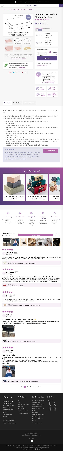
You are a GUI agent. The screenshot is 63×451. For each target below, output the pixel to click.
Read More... (22, 67)
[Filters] (55, 235)
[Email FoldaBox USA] (54, 409)
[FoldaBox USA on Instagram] (49, 409)
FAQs (19, 400)
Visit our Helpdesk (50, 150)
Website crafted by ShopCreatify (31, 435)
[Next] (31, 25)
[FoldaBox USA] (31, 5)
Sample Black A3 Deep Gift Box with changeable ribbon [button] (21, 341)
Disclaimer (35, 412)
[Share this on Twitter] (14, 72)
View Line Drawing (39, 28)
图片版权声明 (23, 58)
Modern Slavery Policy (38, 414)
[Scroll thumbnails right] (59, 242)
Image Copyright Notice (15, 58)
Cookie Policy (36, 402)
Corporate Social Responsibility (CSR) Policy (38, 408)
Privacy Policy (36, 417)
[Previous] (5, 25)
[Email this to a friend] (26, 72)
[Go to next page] (41, 387)
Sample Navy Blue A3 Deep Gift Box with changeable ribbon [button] (23, 381)
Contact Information (23, 413)
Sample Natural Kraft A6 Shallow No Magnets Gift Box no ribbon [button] (24, 305)
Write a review (36, 235)
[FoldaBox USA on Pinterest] (54, 404)
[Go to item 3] (23, 242)
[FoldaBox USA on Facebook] (49, 404)
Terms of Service (37, 423)
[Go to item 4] (32, 242)
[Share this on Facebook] (18, 72)
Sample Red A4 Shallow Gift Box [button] (16, 286)
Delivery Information (29, 103)
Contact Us (50, 400)
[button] (38, 19)
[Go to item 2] (15, 242)
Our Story (20, 406)
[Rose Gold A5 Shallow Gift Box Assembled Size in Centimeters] (18, 25)
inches (39, 30)
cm (36, 30)
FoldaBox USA (33, 433)
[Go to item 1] (7, 242)
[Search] (56, 5)
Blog (19, 402)
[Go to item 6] (48, 242)
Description (7, 103)
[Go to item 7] (56, 242)
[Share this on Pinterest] (22, 72)
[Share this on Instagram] (10, 72)
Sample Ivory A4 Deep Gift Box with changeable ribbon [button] (21, 263)
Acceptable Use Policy (38, 400)
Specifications (17, 103)
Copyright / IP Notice (38, 404)
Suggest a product (42, 65)
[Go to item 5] (40, 242)
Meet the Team (22, 409)
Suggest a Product (23, 411)
